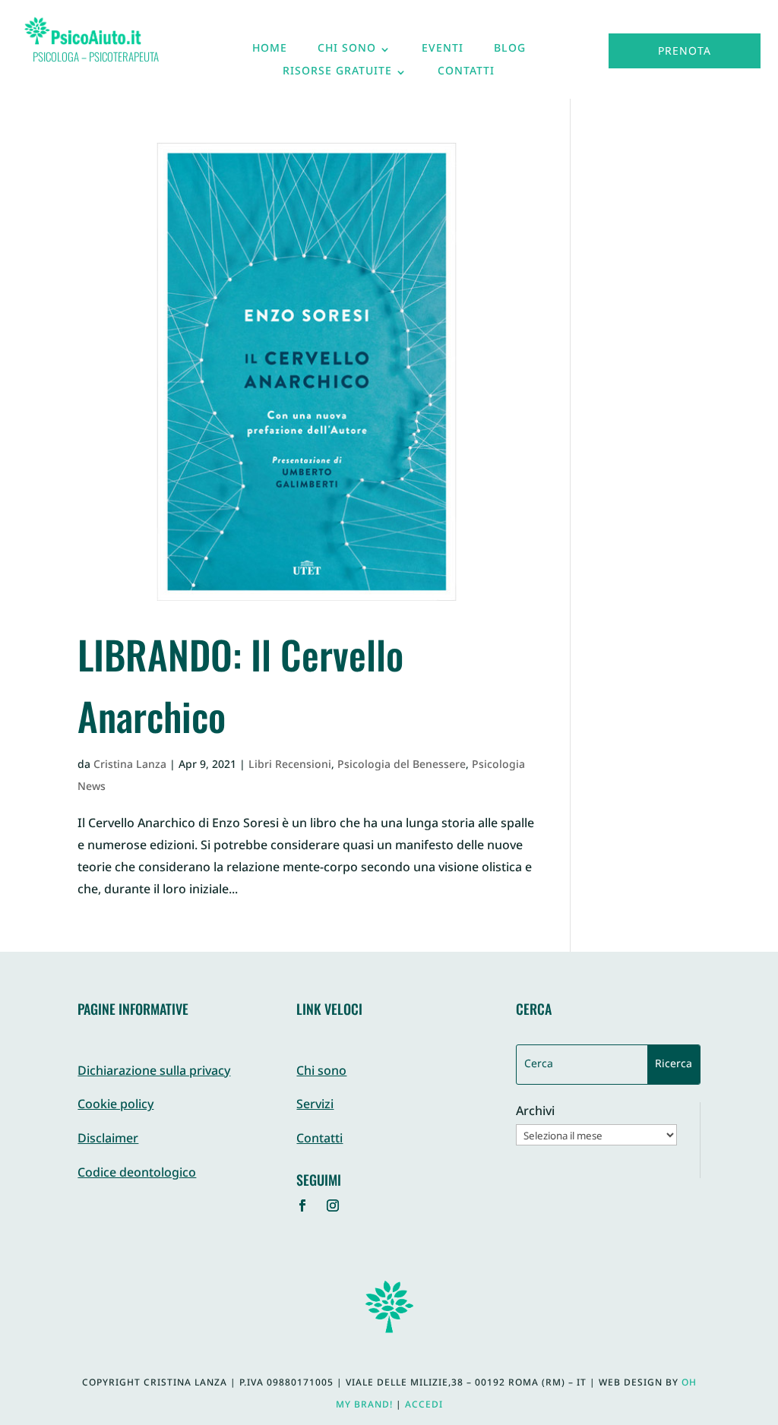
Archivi (535, 1113)
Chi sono (347, 52)
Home (269, 52)
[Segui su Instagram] (333, 1205)
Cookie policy (115, 1105)
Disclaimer (107, 1139)
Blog (510, 52)
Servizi (315, 1105)
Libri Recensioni (289, 765)
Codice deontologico (136, 1174)
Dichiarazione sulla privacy (153, 1072)
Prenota (684, 52)
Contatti (466, 75)
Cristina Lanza (129, 765)
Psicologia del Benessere (401, 765)
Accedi (424, 1405)
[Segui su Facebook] (302, 1205)
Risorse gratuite (337, 75)
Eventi (442, 52)
